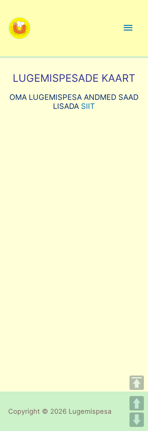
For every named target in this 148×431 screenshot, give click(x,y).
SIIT (88, 106)
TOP (137, 383)
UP (137, 403)
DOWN (137, 420)
